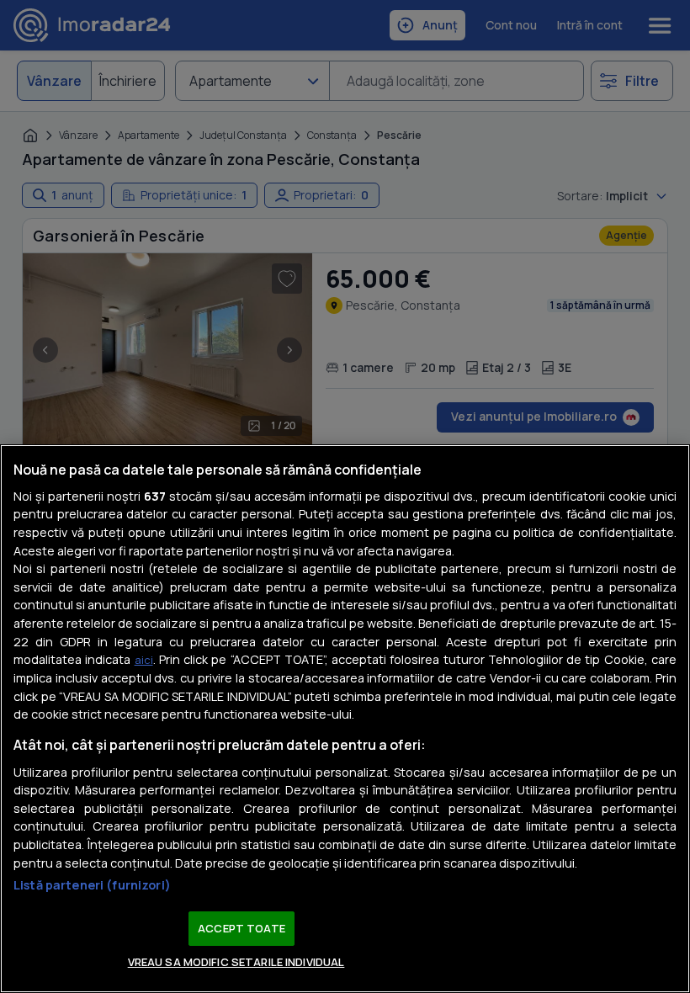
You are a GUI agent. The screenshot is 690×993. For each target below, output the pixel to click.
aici (144, 659)
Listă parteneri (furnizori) (92, 885)
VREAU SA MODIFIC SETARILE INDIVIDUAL (236, 961)
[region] (345, 718)
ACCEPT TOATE (241, 928)
